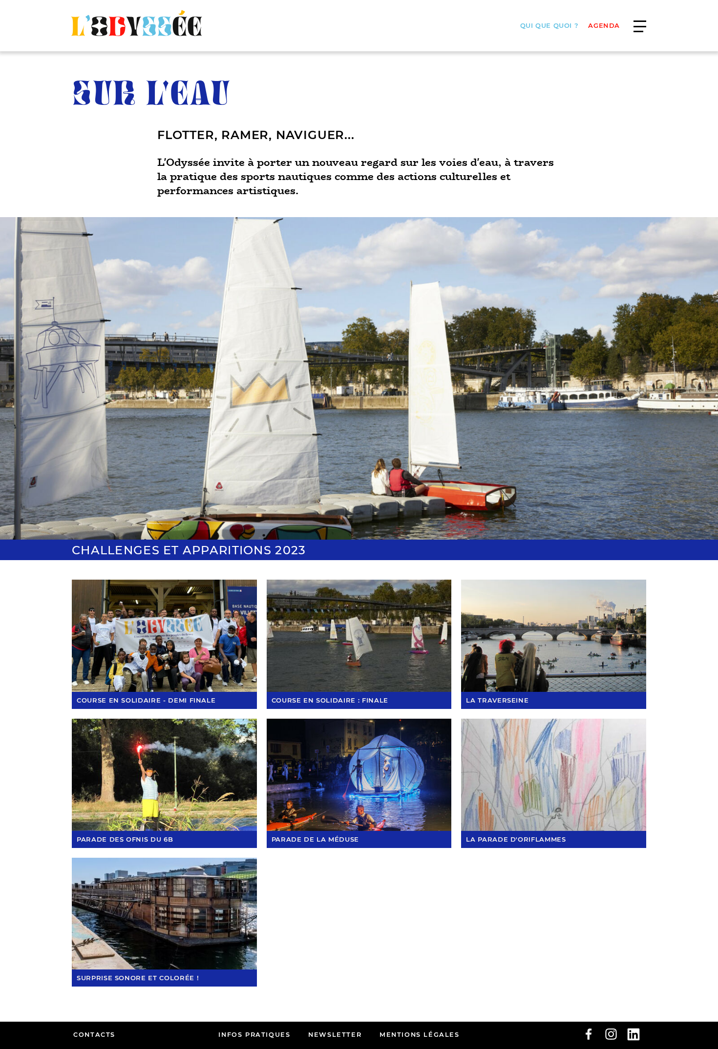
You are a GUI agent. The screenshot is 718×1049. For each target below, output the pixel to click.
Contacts (94, 1034)
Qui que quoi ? (549, 25)
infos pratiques (254, 1034)
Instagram (611, 1034)
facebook (588, 1034)
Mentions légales (420, 1034)
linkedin (633, 1034)
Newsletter (334, 1034)
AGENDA (604, 25)
